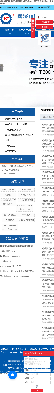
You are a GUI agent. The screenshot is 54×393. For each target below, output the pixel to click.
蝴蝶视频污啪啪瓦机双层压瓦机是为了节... (17, 166)
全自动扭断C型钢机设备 (11, 170)
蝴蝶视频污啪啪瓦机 (13, 119)
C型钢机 (8, 195)
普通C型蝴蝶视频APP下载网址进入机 (19, 137)
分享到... (45, 27)
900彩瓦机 (26, 215)
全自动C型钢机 (10, 215)
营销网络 (13, 352)
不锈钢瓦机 (10, 146)
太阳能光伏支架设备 (13, 130)
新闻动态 (34, 349)
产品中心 (45, 349)
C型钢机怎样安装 (8, 174)
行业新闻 (46, 124)
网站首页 (9, 31)
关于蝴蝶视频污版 (28, 31)
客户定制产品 (11, 151)
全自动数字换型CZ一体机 (16, 124)
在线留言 (46, 22)
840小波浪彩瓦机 (8, 189)
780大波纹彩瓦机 (26, 200)
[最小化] (50, 353)
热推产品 (4, 388)
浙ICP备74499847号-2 (14, 381)
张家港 (20, 391)
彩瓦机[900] (26, 189)
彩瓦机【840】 (26, 195)
